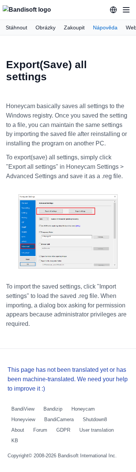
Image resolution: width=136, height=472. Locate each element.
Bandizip (52, 409)
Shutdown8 (95, 419)
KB (14, 440)
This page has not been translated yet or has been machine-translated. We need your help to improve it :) (68, 379)
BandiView (22, 409)
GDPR (63, 430)
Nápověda (105, 27)
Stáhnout (16, 27)
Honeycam (83, 409)
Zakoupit (74, 27)
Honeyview (23, 419)
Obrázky (46, 27)
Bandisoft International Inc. (87, 455)
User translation (96, 430)
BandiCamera (59, 419)
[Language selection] (113, 10)
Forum (40, 430)
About (17, 430)
